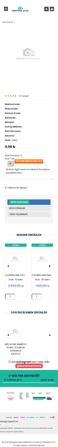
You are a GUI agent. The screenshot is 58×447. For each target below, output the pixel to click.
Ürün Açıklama (19, 202)
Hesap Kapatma (9, 421)
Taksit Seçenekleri (18, 214)
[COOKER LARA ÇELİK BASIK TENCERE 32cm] (15, 260)
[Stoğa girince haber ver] (28, 162)
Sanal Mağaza (12, 442)
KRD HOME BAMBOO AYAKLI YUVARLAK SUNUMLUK (16, 347)
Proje (49, 442)
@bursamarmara (29, 366)
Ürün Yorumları (17, 208)
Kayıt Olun (47, 380)
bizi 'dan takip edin (31, 362)
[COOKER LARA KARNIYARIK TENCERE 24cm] (42, 260)
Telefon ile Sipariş (17, 187)
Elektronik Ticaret (31, 442)
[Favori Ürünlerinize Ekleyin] (11, 163)
